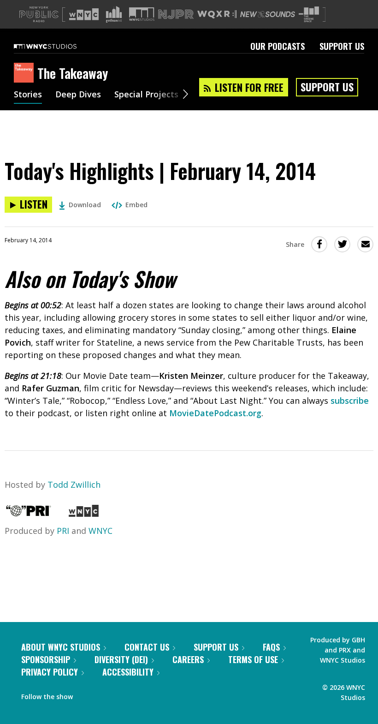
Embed (136, 204)
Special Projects (146, 95)
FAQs (271, 647)
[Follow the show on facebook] (86, 694)
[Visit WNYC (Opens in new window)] (84, 14)
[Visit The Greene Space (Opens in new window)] (309, 14)
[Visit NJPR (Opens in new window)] (176, 14)
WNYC (100, 530)
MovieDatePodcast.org (215, 413)
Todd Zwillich (73, 484)
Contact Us (146, 647)
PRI (63, 530)
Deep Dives (78, 95)
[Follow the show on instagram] (122, 694)
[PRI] (29, 513)
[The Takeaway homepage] (25, 73)
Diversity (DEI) (121, 659)
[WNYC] (84, 513)
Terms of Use (253, 659)
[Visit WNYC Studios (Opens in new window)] (141, 14)
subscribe (350, 400)
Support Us (341, 46)
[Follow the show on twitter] (104, 694)
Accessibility (128, 672)
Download (85, 204)
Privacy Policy (49, 672)
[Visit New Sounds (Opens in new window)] (267, 14)
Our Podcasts (277, 46)
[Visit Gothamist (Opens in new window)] (113, 14)
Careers (188, 659)
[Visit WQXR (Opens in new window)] (216, 14)
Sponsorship (45, 659)
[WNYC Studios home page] (57, 46)
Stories (28, 95)
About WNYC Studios (60, 647)
